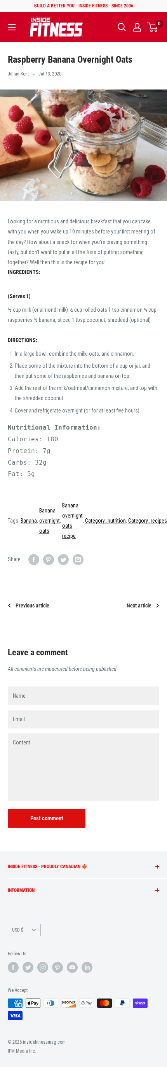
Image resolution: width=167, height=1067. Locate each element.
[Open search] (122, 27)
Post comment (46, 818)
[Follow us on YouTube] (72, 967)
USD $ (17, 930)
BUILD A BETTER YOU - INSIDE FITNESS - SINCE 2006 (83, 6)
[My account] (137, 27)
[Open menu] (12, 27)
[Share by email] (78, 559)
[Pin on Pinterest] (48, 559)
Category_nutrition (105, 521)
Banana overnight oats (49, 520)
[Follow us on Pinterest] (57, 967)
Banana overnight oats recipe (72, 520)
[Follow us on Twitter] (28, 967)
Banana (29, 521)
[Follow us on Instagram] (42, 967)
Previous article (32, 605)
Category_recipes (147, 521)
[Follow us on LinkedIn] (87, 967)
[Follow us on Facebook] (13, 967)
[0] (153, 27)
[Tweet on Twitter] (63, 559)
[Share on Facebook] (33, 559)
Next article (139, 605)
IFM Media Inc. (22, 1051)
